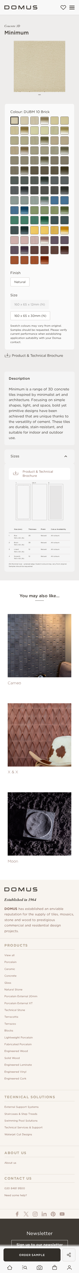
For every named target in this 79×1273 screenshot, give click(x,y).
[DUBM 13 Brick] (34, 130)
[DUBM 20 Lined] (14, 250)
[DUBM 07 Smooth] (64, 160)
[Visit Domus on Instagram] (35, 1214)
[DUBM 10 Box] (44, 121)
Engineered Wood (16, 1051)
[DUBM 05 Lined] (54, 150)
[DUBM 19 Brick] (14, 240)
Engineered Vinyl (15, 1071)
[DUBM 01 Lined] (14, 130)
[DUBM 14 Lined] (54, 210)
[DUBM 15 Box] (64, 170)
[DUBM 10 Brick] (14, 121)
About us (10, 1162)
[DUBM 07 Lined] (14, 170)
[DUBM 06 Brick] (14, 180)
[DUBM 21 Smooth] (24, 220)
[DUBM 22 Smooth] (44, 230)
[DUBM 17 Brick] (54, 200)
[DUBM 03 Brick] (14, 160)
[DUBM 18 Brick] (54, 220)
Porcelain (10, 962)
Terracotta (11, 1016)
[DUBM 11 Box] (44, 260)
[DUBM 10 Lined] (34, 121)
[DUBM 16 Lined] (34, 200)
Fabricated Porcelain (18, 1044)
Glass (7, 982)
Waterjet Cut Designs (18, 1134)
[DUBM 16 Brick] (14, 200)
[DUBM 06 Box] (44, 180)
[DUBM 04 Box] (44, 140)
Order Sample (32, 1255)
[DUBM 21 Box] (44, 220)
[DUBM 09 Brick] (54, 180)
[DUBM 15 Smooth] (44, 170)
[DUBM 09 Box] (24, 190)
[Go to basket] (54, 1267)
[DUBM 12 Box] (64, 250)
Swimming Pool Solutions (21, 1120)
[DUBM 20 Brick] (54, 240)
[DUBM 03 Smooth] (24, 160)
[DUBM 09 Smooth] (64, 180)
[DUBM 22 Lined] (54, 230)
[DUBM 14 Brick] (34, 210)
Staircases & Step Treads (20, 1113)
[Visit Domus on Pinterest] (53, 1214)
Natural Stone (13, 989)
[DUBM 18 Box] (24, 230)
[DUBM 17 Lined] (14, 210)
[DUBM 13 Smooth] (44, 130)
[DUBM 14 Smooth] (44, 210)
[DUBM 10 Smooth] (24, 121)
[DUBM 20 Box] (24, 250)
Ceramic (9, 969)
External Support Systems (21, 1106)
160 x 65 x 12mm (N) (29, 304)
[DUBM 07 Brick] (54, 160)
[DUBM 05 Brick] (34, 150)
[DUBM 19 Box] (44, 240)
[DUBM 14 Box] (64, 210)
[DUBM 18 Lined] (14, 230)
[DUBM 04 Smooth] (24, 140)
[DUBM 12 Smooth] (44, 250)
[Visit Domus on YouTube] (62, 1214)
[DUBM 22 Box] (64, 230)
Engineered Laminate (18, 1064)
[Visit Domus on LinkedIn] (44, 1214)
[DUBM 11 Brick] (14, 260)
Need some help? (15, 1195)
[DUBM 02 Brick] (54, 140)
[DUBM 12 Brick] (34, 250)
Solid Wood (12, 1058)
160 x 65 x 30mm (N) (30, 315)
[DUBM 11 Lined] (34, 260)
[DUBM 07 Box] (24, 170)
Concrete (10, 975)
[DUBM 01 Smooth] (64, 121)
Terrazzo (10, 1023)
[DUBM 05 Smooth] (44, 150)
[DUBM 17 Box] (24, 210)
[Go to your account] (69, 1267)
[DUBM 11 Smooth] (24, 260)
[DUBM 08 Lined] (54, 190)
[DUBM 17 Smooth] (64, 200)
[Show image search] (39, 1267)
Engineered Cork (15, 1078)
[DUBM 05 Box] (64, 150)
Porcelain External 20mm (20, 996)
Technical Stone (14, 1010)
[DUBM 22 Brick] (34, 230)
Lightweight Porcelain (18, 1037)
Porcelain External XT (18, 1003)
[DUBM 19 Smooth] (24, 240)
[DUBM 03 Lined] (34, 160)
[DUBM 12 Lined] (54, 250)
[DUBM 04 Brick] (14, 140)
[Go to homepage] (9, 1267)
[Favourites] (63, 7)
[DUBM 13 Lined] (54, 130)
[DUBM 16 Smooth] (24, 200)
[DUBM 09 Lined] (14, 190)
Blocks (8, 1030)
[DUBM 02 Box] (24, 150)
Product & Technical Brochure (37, 355)
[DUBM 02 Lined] (14, 150)
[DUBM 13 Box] (64, 130)
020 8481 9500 (14, 1188)
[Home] (20, 7)
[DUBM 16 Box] (44, 200)
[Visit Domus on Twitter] (26, 1214)
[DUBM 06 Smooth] (24, 180)
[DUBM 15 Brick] (34, 170)
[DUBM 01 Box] (24, 130)
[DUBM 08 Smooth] (44, 190)
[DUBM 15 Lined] (54, 170)
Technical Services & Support (23, 1127)
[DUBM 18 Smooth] (64, 220)
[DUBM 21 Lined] (34, 220)
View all (9, 955)
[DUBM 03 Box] (44, 160)
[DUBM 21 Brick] (14, 220)
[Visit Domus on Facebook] (17, 1214)
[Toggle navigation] (72, 7)
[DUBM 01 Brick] (54, 121)
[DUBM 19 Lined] (34, 240)
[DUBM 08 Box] (64, 190)
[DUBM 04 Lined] (34, 140)
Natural (20, 282)
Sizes (15, 456)
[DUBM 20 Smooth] (64, 240)
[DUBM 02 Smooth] (64, 140)
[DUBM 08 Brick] (34, 190)
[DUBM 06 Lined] (34, 180)
